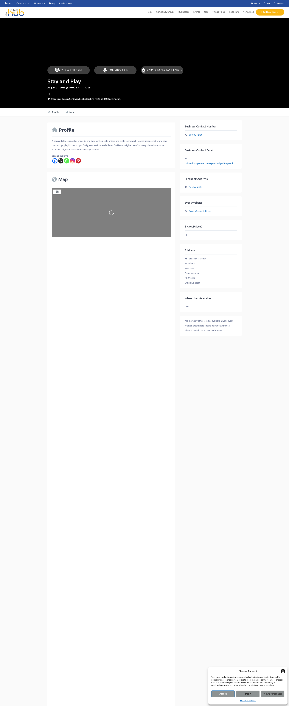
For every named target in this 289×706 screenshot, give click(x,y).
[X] (60, 160)
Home (149, 12)
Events (196, 12)
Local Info (234, 12)
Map (71, 112)
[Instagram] (72, 160)
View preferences (272, 693)
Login (267, 3)
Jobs (206, 12)
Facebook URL (196, 187)
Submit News (67, 3)
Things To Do (218, 12)
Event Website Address (200, 211)
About (10, 3)
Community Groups (165, 12)
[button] (282, 671)
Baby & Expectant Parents (166, 70)
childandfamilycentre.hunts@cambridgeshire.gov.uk (209, 163)
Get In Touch (24, 3)
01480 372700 (195, 135)
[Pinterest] (78, 160)
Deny (248, 693)
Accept (223, 693)
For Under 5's (118, 70)
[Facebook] (54, 160)
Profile (55, 112)
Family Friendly (71, 70)
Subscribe (40, 3)
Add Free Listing (270, 12)
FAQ (53, 3)
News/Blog (248, 12)
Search (256, 3)
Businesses (183, 12)
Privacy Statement (248, 700)
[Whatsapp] (66, 160)
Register (280, 3)
